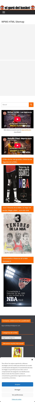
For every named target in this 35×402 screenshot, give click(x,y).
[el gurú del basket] (17, 7)
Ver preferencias (17, 395)
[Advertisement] (17, 42)
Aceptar (17, 384)
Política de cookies (16, 399)
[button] (32, 360)
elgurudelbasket (26, 130)
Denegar (17, 390)
